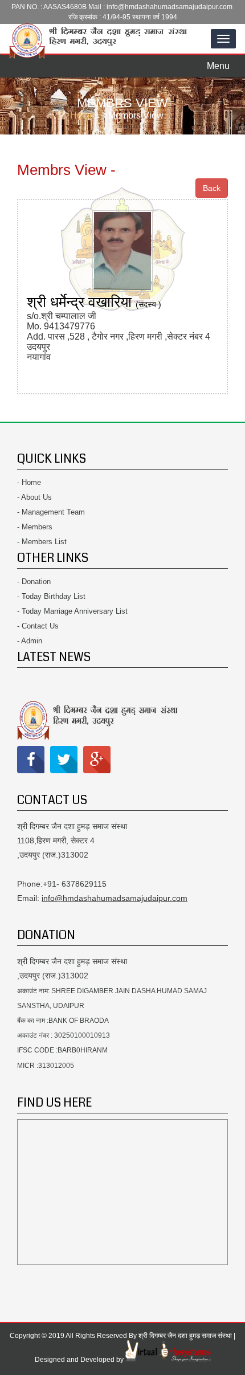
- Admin (29, 641)
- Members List (42, 541)
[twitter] (63, 759)
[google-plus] (97, 759)
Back (211, 188)
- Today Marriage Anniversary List (72, 611)
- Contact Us (38, 626)
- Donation (34, 581)
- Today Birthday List (51, 596)
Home (82, 115)
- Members (34, 527)
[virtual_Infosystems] (168, 1360)
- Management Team (51, 512)
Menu (221, 62)
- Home (29, 482)
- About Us (34, 497)
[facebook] (30, 759)
